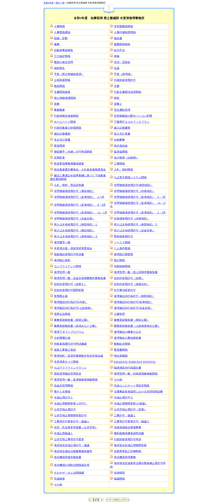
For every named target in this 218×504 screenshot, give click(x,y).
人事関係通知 (62, 32)
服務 (56, 44)
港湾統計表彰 (62, 260)
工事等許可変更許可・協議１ (71, 421)
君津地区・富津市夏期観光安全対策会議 (78, 355)
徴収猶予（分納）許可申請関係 (73, 151)
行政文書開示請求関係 (127, 92)
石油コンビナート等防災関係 (131, 385)
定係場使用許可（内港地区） (131, 218)
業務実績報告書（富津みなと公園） (76, 325)
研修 (116, 56)
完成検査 (59, 478)
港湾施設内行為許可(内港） (71, 302)
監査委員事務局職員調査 (69, 163)
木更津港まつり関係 (66, 361)
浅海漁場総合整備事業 (127, 427)
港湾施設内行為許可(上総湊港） (73, 308)
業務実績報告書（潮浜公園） (131, 319)
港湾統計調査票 (123, 254)
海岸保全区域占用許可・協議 (71, 445)
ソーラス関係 (122, 242)
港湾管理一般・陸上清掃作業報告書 (136, 272)
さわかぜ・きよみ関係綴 (69, 472)
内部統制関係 (122, 266)
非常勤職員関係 (123, 26)
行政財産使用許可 (125, 80)
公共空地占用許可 (65, 409)
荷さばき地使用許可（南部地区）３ (76, 236)
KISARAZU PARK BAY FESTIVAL (135, 361)
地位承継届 (121, 355)
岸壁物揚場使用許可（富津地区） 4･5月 (79, 197)
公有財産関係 (62, 80)
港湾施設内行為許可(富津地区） (133, 302)
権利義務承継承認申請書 (129, 433)
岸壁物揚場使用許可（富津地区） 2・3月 (140, 212)
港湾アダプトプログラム (69, 331)
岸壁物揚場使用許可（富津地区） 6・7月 (140, 197)
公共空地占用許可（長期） (130, 409)
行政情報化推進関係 (66, 115)
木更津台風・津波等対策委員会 (73, 248)
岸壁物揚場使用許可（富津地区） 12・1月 (80, 212)
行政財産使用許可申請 (127, 439)
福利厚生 (59, 68)
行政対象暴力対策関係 (67, 127)
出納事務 (119, 139)
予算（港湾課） (123, 74)
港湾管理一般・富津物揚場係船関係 (76, 379)
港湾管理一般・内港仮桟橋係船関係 (136, 373)
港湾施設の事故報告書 (127, 337)
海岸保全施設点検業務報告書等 (73, 451)
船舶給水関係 (122, 343)
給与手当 (119, 50)
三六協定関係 (62, 56)
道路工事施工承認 (65, 349)
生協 (116, 68)
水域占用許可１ (63, 397)
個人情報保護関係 (65, 98)
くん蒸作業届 (122, 248)
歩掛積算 (119, 472)
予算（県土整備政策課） (69, 74)
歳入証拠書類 (122, 127)
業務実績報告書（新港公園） (71, 319)
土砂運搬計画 (62, 337)
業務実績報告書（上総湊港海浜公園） (137, 325)
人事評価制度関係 (125, 32)
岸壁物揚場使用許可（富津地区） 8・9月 (80, 204)
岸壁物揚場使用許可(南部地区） (133, 185)
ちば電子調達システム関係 (130, 177)
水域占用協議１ (63, 433)
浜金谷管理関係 (63, 385)
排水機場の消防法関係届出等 (71, 465)
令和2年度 (48, 3)
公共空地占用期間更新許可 (70, 415)
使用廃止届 (61, 296)
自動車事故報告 (63, 50)
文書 (116, 86)
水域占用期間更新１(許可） (71, 403)
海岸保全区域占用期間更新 (130, 445)
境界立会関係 (62, 314)
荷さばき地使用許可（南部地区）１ (76, 224)
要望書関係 (121, 349)
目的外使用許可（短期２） (70, 284)
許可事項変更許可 (125, 290)
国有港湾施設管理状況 (67, 373)
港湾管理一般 (62, 272)
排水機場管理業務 (125, 457)
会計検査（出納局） (126, 157)
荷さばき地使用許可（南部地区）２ (136, 224)
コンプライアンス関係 (67, 266)
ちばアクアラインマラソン (70, 367)
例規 (116, 98)
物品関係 (59, 86)
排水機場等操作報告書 (67, 457)
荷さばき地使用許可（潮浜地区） (74, 230)
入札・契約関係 (123, 169)
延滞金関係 (121, 151)
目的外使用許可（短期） (129, 278)
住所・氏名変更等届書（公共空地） (76, 427)
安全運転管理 (122, 109)
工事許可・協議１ (125, 415)
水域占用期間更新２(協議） (130, 403)
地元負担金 (121, 145)
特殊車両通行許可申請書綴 (70, 343)
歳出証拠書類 (62, 133)
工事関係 (119, 163)
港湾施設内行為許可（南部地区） (134, 296)
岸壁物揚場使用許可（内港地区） (134, 191)
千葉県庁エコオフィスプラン (131, 121)
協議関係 (119, 478)
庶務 (56, 103)
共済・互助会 (122, 62)
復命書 (118, 38)
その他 (118, 379)
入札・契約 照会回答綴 (69, 185)
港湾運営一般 (62, 242)
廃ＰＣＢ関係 (62, 391)
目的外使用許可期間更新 (69, 290)
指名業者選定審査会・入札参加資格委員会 (80, 169)
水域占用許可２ (123, 397)
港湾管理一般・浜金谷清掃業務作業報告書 (80, 278)
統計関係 (119, 260)
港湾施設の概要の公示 (127, 331)
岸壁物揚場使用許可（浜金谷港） (74, 218)
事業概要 (59, 109)
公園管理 (119, 314)
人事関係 (59, 26)
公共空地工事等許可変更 (69, 439)
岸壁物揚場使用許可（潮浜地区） (74, 191)
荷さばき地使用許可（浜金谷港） (134, 230)
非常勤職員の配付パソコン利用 (133, 115)
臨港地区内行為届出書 (127, 367)
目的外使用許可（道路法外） (131, 284)
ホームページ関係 (65, 121)
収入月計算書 (122, 133)
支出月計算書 (62, 139)
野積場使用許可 (123, 236)
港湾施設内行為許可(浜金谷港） (133, 308)
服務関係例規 (122, 44)
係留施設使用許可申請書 (69, 254)
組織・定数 (61, 38)
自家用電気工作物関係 (127, 451)
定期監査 (59, 157)
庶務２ (118, 103)
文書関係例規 (62, 92)
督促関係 (59, 145)
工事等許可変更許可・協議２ (131, 421)
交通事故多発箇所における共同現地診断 (138, 391)
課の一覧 (60, 3)
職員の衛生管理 (63, 62)
